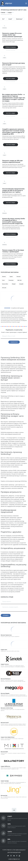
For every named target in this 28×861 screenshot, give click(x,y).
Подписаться (14, 342)
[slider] (7, 307)
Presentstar (11, 280)
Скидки (10, 12)
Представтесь (6, 601)
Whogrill (13, 283)
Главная (3, 12)
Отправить (5, 615)
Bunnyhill (21, 283)
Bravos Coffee (5, 283)
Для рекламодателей (14, 852)
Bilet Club (19, 280)
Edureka (4, 276)
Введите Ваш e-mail (8, 336)
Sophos (11, 276)
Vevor (3, 280)
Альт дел (4, 287)
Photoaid (18, 276)
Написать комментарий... (10, 607)
